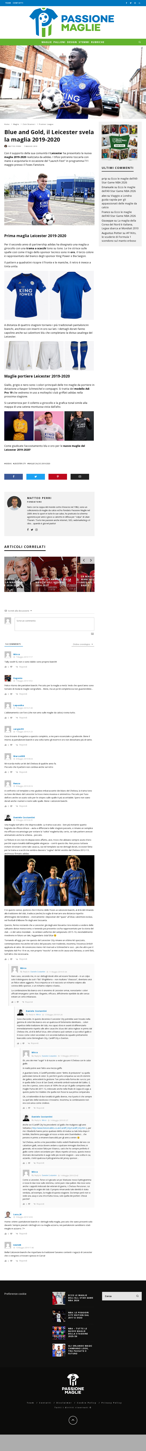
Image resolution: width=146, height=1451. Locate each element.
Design (72, 42)
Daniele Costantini (38, 971)
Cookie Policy (87, 1403)
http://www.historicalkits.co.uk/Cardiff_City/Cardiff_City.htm (59, 1128)
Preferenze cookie (15, 1293)
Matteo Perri (14, 146)
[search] (137, 1296)
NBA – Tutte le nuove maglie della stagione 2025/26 (78, 1332)
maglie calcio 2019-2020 (39, 463)
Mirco (38, 1014)
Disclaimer (64, 1403)
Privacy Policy (112, 1403)
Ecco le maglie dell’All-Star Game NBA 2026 (80, 1298)
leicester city (20, 463)
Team (8, 3)
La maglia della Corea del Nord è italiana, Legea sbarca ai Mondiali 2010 (120, 224)
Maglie (47, 42)
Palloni (59, 42)
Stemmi (84, 42)
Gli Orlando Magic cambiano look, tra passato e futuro (80, 1349)
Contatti (18, 3)
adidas (8, 463)
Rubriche (97, 42)
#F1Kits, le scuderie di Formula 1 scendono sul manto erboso (119, 236)
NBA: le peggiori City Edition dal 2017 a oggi (78, 1315)
